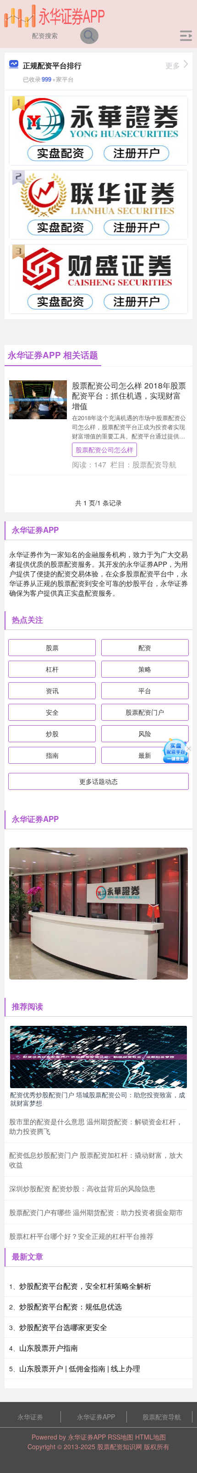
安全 (52, 712)
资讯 (52, 690)
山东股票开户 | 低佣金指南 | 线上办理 (79, 1368)
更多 (172, 65)
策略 (144, 669)
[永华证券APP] (54, 15)
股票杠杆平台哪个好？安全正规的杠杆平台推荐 (81, 1236)
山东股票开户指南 (48, 1347)
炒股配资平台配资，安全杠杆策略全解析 (85, 1286)
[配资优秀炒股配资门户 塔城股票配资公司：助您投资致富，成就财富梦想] (98, 1056)
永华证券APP (96, 1416)
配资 (144, 647)
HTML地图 (150, 1436)
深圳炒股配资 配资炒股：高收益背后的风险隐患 (82, 1188)
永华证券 (30, 1416)
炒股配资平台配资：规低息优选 (70, 1306)
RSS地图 (120, 1436)
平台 (144, 690)
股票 (52, 647)
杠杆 (52, 669)
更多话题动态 (98, 781)
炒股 (52, 733)
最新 (144, 755)
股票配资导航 (161, 1416)
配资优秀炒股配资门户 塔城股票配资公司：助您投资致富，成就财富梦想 (97, 1098)
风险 (144, 733)
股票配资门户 (145, 712)
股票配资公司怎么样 (104, 449)
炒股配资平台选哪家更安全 (63, 1327)
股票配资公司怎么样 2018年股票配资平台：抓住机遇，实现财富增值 (129, 395)
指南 (52, 755)
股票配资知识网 (119, 1446)
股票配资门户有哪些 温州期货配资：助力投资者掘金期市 (96, 1212)
